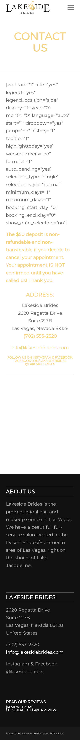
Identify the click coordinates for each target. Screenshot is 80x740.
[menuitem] (69, 7)
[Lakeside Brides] (33, 7)
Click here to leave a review (31, 710)
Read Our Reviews (26, 702)
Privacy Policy (56, 733)
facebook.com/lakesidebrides (40, 361)
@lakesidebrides (40, 364)
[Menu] (69, 7)
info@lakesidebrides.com (40, 347)
